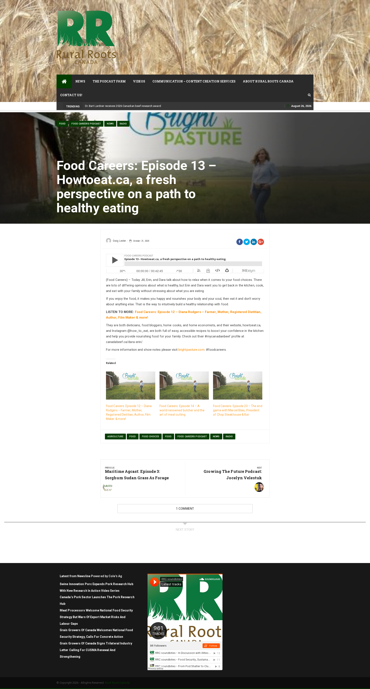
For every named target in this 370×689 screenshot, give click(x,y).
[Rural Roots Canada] (64, 81)
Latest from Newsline (75, 576)
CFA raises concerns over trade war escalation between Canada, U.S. (128, 106)
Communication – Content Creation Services (194, 81)
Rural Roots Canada (117, 682)
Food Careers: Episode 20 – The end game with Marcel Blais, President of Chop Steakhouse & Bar (237, 410)
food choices (150, 436)
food (62, 123)
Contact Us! (71, 95)
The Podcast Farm (109, 81)
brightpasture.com (191, 350)
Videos (139, 81)
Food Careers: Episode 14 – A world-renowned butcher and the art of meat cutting (182, 410)
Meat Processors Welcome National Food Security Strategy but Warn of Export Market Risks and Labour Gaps (96, 617)
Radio (123, 123)
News (80, 81)
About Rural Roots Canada (268, 81)
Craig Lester (119, 240)
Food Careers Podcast (86, 123)
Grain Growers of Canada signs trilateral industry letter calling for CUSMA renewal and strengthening (96, 650)
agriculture (115, 436)
